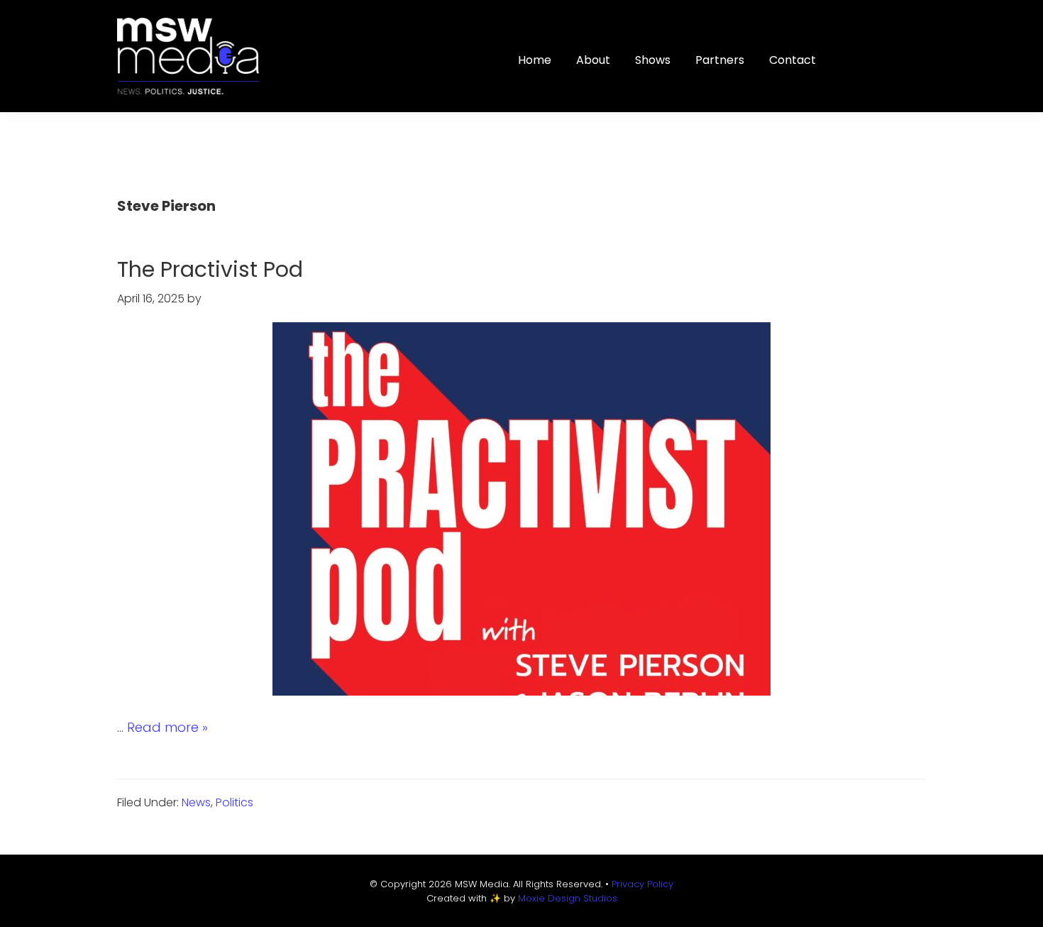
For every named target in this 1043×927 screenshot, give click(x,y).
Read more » (167, 727)
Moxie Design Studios (567, 898)
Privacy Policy (642, 884)
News (196, 802)
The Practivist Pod (210, 269)
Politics (234, 802)
